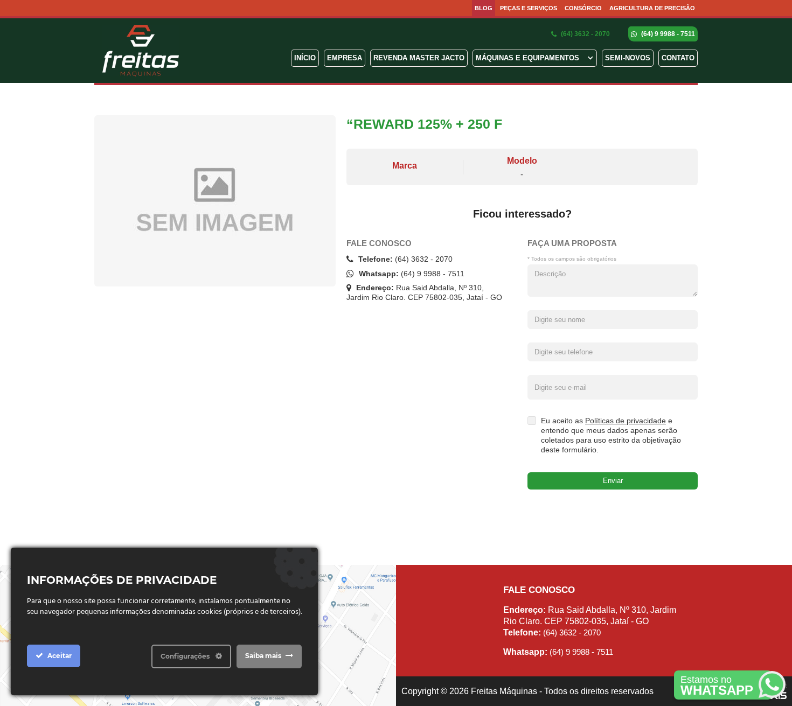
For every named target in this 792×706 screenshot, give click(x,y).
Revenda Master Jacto (418, 58)
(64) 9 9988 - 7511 (667, 34)
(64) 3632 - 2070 (584, 34)
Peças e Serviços (528, 8)
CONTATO (678, 58)
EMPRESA (344, 58)
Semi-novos (627, 58)
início (305, 58)
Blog (483, 8)
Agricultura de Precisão (652, 8)
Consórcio (583, 8)
